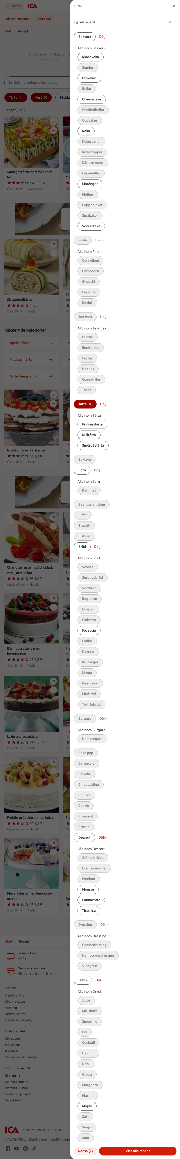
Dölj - (103, 37)
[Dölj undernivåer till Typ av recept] (171, 22)
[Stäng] (173, 6)
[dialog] (125, 579)
